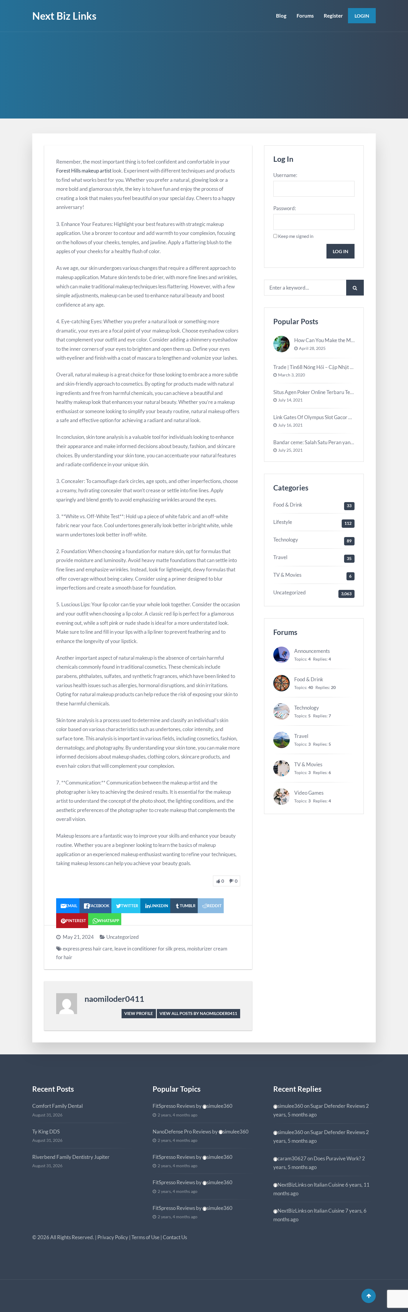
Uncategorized (122, 937)
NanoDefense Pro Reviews (182, 1131)
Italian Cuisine (329, 1185)
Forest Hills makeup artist (83, 170)
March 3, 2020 (291, 375)
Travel (280, 557)
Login (362, 16)
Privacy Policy (112, 1237)
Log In (340, 251)
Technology (285, 539)
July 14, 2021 (290, 400)
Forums (305, 16)
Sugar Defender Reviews (337, 1106)
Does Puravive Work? (337, 1158)
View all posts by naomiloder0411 (198, 1013)
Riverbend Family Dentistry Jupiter (71, 1157)
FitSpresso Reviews (174, 1106)
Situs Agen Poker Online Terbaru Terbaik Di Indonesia (332, 392)
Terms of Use (145, 1237)
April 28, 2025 (312, 348)
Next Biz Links (64, 16)
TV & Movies (287, 575)
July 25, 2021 (290, 450)
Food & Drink (287, 505)
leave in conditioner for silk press (149, 948)
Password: (284, 208)
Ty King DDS (46, 1131)
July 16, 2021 (290, 425)
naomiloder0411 (114, 999)
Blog (281, 16)
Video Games (308, 793)
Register (333, 16)
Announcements (312, 651)
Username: (285, 175)
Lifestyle (282, 522)
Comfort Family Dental (57, 1106)
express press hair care (87, 948)
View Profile (138, 1013)
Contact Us (175, 1237)
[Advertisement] (204, 77)
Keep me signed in (295, 236)
